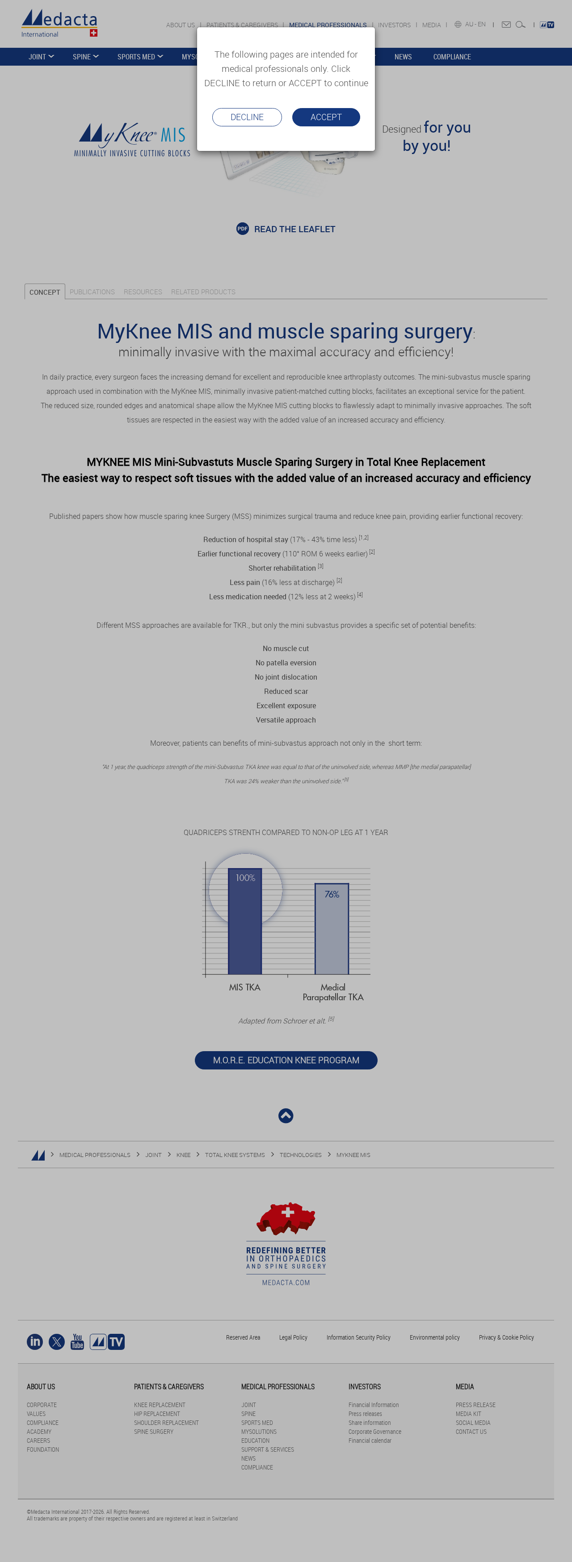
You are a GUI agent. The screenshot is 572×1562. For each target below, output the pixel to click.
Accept (326, 117)
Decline (247, 117)
